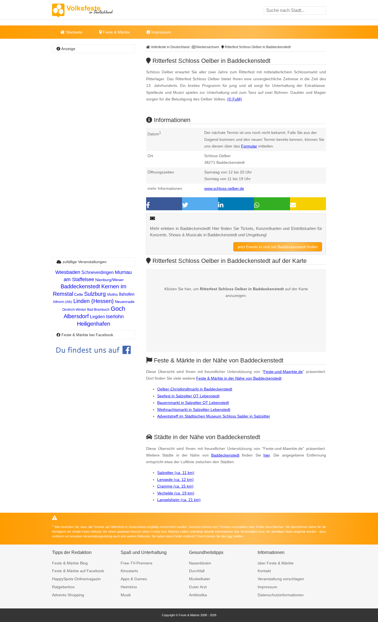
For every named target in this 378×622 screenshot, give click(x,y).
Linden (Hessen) (93, 301)
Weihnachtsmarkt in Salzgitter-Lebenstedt (193, 409)
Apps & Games (134, 579)
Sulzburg (95, 294)
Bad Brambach (98, 310)
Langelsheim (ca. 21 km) (179, 499)
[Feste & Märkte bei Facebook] (93, 358)
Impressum (160, 32)
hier (266, 455)
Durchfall (196, 571)
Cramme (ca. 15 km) (175, 486)
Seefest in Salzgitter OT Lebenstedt (188, 396)
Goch (118, 308)
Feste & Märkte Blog (70, 563)
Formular (249, 146)
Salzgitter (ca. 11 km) (175, 472)
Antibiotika (198, 595)
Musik (126, 595)
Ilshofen (126, 294)
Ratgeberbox (63, 587)
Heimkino (129, 587)
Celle (78, 294)
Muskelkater (199, 579)
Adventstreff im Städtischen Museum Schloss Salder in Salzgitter (213, 416)
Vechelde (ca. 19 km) (175, 493)
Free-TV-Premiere (136, 563)
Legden (97, 316)
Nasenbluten (200, 563)
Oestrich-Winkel (74, 310)
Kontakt (264, 571)
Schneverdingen (97, 272)
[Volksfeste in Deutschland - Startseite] (91, 10)
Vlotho (112, 294)
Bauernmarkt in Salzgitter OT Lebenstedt (193, 402)
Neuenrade (124, 301)
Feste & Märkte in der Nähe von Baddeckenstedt (238, 378)
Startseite (73, 32)
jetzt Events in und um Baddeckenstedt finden (278, 247)
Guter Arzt (198, 587)
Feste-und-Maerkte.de (283, 371)
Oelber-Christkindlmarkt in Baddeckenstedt (194, 389)
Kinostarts (129, 571)
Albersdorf (76, 316)
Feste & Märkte (116, 32)
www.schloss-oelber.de (224, 188)
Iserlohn (115, 316)
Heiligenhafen (93, 324)
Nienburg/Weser (109, 280)
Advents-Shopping (68, 595)
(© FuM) (234, 99)
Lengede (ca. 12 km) (175, 479)
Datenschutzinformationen (281, 595)
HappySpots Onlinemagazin (76, 579)
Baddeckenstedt (225, 455)
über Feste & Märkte (276, 563)
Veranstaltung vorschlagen (281, 579)
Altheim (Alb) (62, 302)
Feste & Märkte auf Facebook (78, 571)
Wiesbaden (67, 272)
